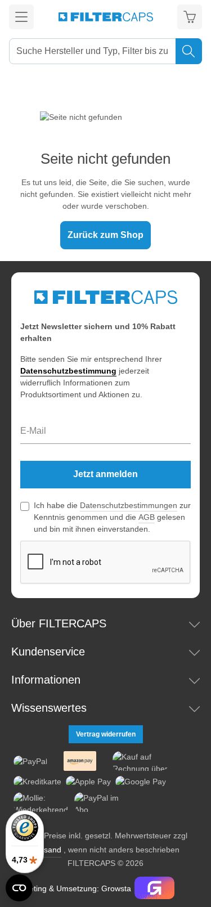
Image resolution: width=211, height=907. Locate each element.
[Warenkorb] (189, 17)
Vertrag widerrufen (106, 734)
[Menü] (21, 17)
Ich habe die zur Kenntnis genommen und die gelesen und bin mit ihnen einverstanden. (112, 517)
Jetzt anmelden (105, 474)
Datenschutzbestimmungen (128, 505)
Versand (46, 849)
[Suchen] (189, 51)
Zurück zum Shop (105, 235)
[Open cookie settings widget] (19, 887)
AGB (146, 517)
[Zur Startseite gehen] (106, 17)
